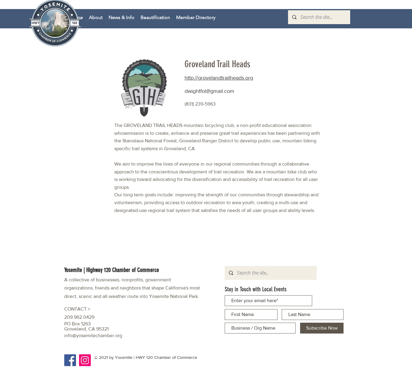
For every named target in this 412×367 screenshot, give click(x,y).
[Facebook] (70, 360)
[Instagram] (85, 360)
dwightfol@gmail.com (209, 91)
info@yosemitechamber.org (93, 335)
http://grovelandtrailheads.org (219, 78)
